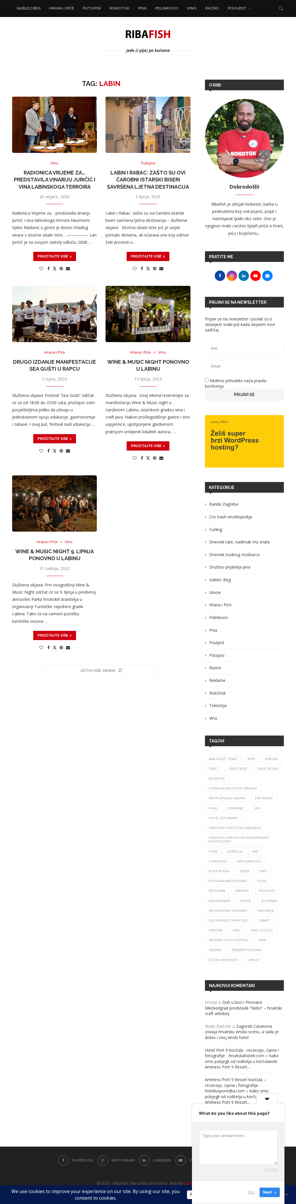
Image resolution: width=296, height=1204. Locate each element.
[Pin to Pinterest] (61, 268)
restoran (217, 890)
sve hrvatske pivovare (228, 910)
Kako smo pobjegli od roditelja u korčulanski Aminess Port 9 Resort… (242, 1061)
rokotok (267, 890)
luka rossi (218, 861)
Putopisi (92, 8)
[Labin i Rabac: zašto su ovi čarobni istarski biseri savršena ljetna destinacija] (148, 125)
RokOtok (120, 8)
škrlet (254, 960)
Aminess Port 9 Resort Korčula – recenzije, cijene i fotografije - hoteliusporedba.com (235, 1085)
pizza (261, 881)
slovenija (269, 901)
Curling (215, 529)
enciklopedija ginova (227, 798)
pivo (263, 871)
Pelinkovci (166, 8)
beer (251, 759)
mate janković (249, 861)
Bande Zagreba (223, 504)
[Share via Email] (68, 268)
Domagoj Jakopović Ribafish (233, 788)
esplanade (264, 798)
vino (236, 930)
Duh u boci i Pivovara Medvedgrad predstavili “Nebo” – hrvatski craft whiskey (243, 1007)
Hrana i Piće (61, 8)
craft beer (238, 768)
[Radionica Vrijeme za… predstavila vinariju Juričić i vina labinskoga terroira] (54, 125)
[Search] (281, 8)
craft (214, 768)
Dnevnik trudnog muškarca (234, 554)
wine (262, 940)
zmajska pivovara (246, 950)
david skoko (267, 768)
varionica (265, 910)
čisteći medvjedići (223, 960)
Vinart (264, 920)
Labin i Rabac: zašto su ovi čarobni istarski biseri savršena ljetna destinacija (148, 180)
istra (213, 851)
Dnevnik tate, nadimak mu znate (239, 542)
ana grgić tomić (223, 759)
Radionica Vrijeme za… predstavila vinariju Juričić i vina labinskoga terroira (54, 180)
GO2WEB (191, 1183)
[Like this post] (41, 268)
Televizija (218, 705)
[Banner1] (244, 441)
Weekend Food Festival (228, 940)
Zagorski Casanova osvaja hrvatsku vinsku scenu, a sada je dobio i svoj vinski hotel (242, 1031)
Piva (142, 8)
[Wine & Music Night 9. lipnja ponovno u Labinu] (54, 503)
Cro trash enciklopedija (230, 517)
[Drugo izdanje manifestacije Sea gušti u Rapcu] (54, 314)
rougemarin (219, 901)
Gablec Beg (28, 8)
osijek (244, 871)
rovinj (245, 901)
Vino (192, 8)
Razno (212, 8)
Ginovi (215, 592)
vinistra (216, 930)
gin (256, 808)
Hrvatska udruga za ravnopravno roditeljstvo (239, 839)
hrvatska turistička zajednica (235, 828)
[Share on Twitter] (55, 268)
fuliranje (235, 808)
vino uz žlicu (262, 930)
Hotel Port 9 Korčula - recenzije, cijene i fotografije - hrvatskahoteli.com (242, 1053)
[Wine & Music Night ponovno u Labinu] (148, 314)
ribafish (242, 890)
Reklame (217, 680)
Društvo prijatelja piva (229, 567)
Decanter (217, 778)
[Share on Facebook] (48, 268)
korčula (234, 851)
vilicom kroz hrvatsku (229, 920)
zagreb (215, 950)
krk (255, 851)
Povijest (237, 8)
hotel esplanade (223, 818)
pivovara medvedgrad (228, 881)
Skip (251, 1192)
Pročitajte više (53, 256)
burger (271, 759)
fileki (213, 808)
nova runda (219, 871)
